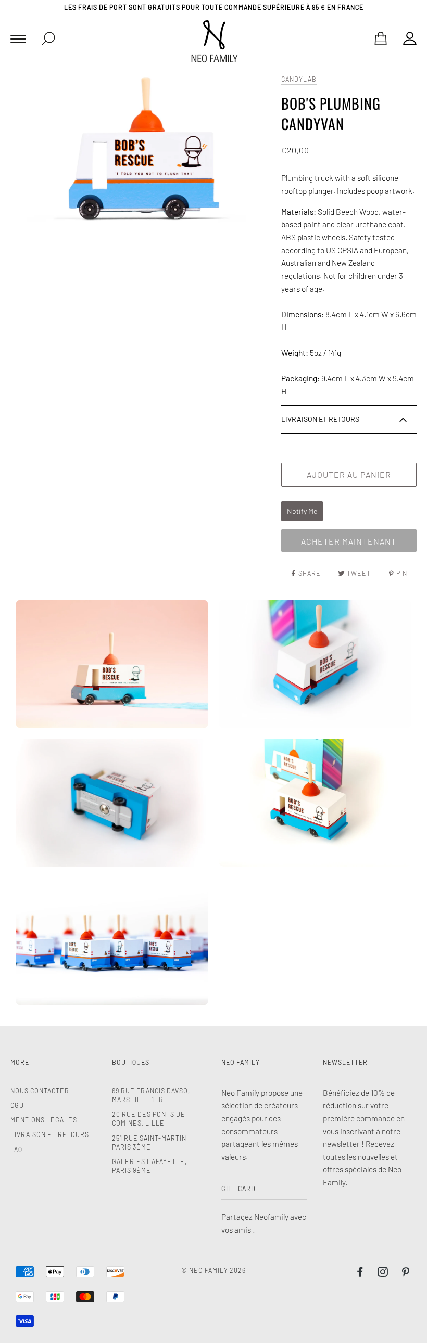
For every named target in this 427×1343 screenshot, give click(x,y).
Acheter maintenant (348, 541)
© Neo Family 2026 (213, 1270)
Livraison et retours (49, 1134)
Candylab (299, 79)
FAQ (16, 1149)
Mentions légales (43, 1120)
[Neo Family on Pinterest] (405, 1273)
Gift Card (238, 1188)
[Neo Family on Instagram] (383, 1273)
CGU (17, 1105)
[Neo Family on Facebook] (360, 1273)
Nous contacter (39, 1090)
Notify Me (302, 511)
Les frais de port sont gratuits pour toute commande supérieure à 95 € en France (213, 7)
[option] (143, 151)
